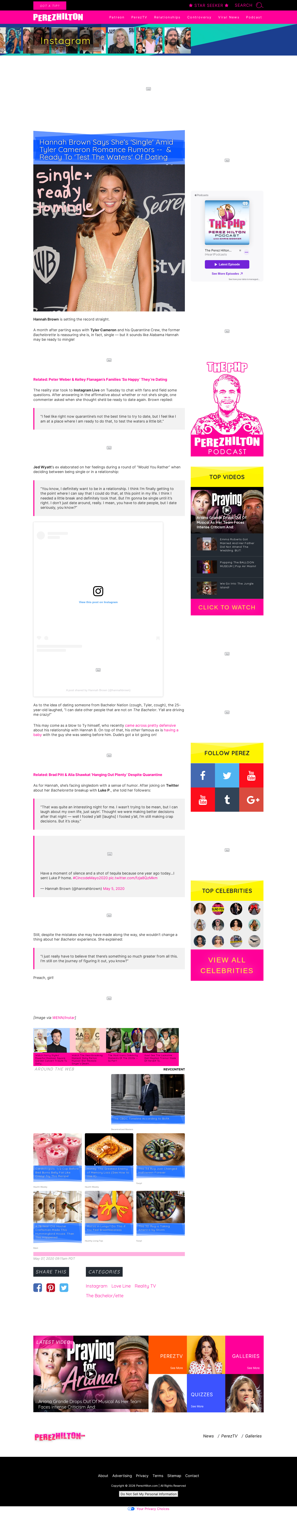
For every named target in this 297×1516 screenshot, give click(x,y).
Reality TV (145, 1286)
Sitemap (174, 1476)
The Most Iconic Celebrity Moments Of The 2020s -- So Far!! (123, 1058)
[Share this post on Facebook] (37, 1288)
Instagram (96, 1286)
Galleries (253, 1436)
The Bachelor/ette (104, 1295)
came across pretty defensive (150, 725)
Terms (158, 1476)
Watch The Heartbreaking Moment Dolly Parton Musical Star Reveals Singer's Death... (87, 1059)
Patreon (117, 17)
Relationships (167, 17)
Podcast (254, 17)
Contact (192, 1476)
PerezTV (139, 17)
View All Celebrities (227, 965)
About (103, 1476)
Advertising (122, 1476)
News (208, 1436)
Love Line (121, 1286)
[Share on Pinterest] (50, 1288)
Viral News (228, 17)
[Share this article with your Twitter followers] (64, 1288)
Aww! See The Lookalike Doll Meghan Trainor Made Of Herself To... (160, 1058)
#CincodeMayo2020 (90, 878)
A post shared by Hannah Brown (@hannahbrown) (98, 690)
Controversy (199, 17)
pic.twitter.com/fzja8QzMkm (133, 878)
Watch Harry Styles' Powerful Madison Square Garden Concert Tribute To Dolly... (51, 1059)
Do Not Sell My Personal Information (149, 1494)
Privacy (142, 1476)
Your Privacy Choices (153, 1509)
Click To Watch (227, 607)
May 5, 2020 (113, 888)
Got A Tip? (50, 5)
